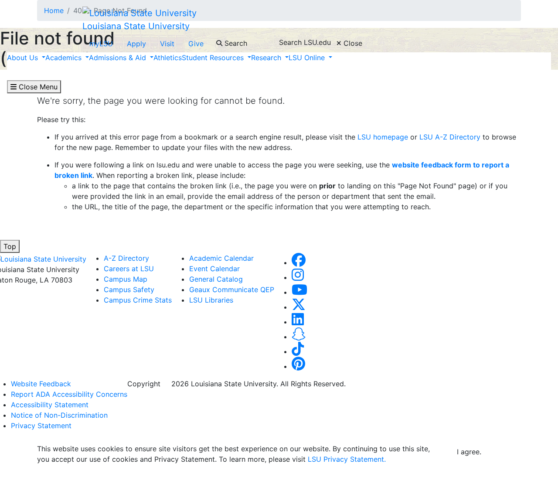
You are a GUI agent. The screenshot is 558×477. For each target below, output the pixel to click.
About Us (23, 57)
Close (351, 43)
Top (9, 246)
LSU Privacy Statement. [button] (347, 459)
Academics (64, 57)
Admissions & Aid (118, 57)
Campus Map (125, 279)
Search (234, 43)
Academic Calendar (221, 258)
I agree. (469, 451)
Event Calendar (214, 268)
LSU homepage (382, 137)
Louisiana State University (136, 26)
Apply (136, 43)
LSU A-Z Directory (448, 137)
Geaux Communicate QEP (231, 289)
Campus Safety (129, 289)
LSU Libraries (211, 300)
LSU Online (308, 57)
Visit (167, 43)
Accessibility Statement (49, 404)
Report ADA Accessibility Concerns (69, 394)
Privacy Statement (41, 425)
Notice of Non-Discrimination (59, 415)
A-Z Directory (126, 258)
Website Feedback (41, 383)
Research (267, 57)
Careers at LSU (129, 268)
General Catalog (216, 279)
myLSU (101, 43)
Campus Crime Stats (138, 300)
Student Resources (214, 57)
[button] (299, 262)
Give (196, 43)
